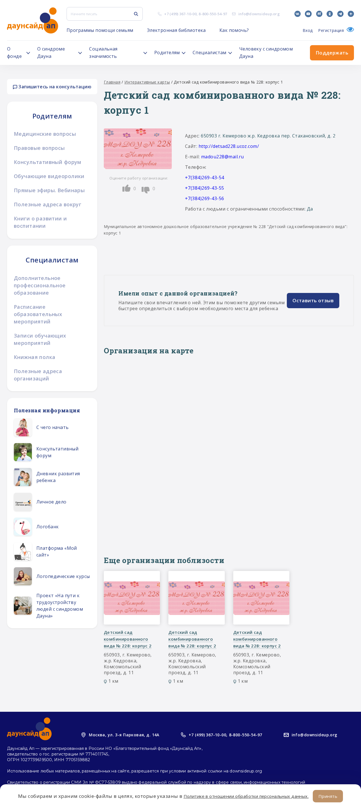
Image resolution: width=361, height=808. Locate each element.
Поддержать (332, 52)
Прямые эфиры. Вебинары (49, 190)
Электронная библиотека (176, 30)
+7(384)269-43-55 (204, 188)
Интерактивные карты (147, 82)
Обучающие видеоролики (49, 176)
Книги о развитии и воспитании (40, 222)
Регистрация (331, 30)
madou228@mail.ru (222, 157)
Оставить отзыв (313, 300)
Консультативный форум (48, 162)
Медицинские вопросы (45, 133)
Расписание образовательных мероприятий (38, 314)
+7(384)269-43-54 (204, 177)
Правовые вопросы (39, 147)
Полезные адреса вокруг (47, 204)
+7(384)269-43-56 (204, 198)
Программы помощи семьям (100, 30)
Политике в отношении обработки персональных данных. (246, 796)
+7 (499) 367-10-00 (180, 13)
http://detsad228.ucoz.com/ (229, 146)
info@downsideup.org (259, 13)
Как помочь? (234, 30)
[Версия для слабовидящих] (349, 30)
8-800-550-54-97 (213, 13)
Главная (112, 82)
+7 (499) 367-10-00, (208, 734)
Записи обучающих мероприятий (40, 339)
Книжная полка (34, 357)
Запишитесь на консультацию (54, 87)
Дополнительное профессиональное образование (40, 285)
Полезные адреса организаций (38, 375)
